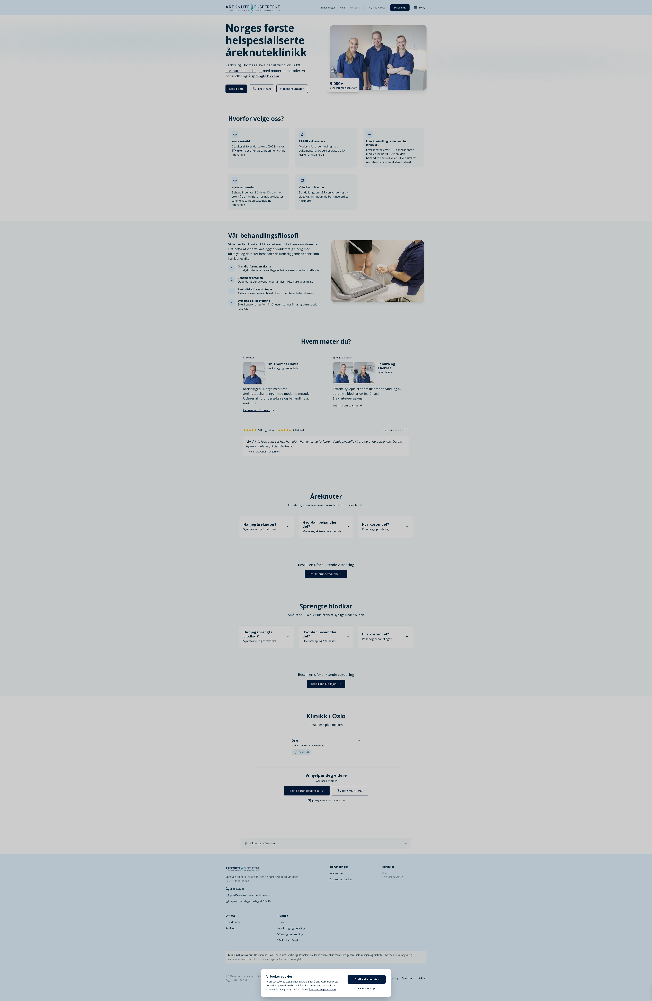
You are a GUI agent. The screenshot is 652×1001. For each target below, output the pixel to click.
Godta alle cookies (367, 979)
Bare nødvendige (366, 988)
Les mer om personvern (322, 989)
